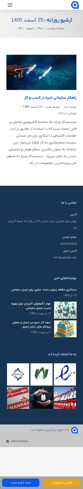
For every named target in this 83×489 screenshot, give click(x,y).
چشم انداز (69, 107)
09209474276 (68, 244)
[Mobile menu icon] (10, 5)
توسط (53, 107)
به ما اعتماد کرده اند (62, 354)
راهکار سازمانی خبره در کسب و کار (50, 97)
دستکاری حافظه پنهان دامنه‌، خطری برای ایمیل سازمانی (44, 290)
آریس (48, 430)
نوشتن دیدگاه (67, 113)
